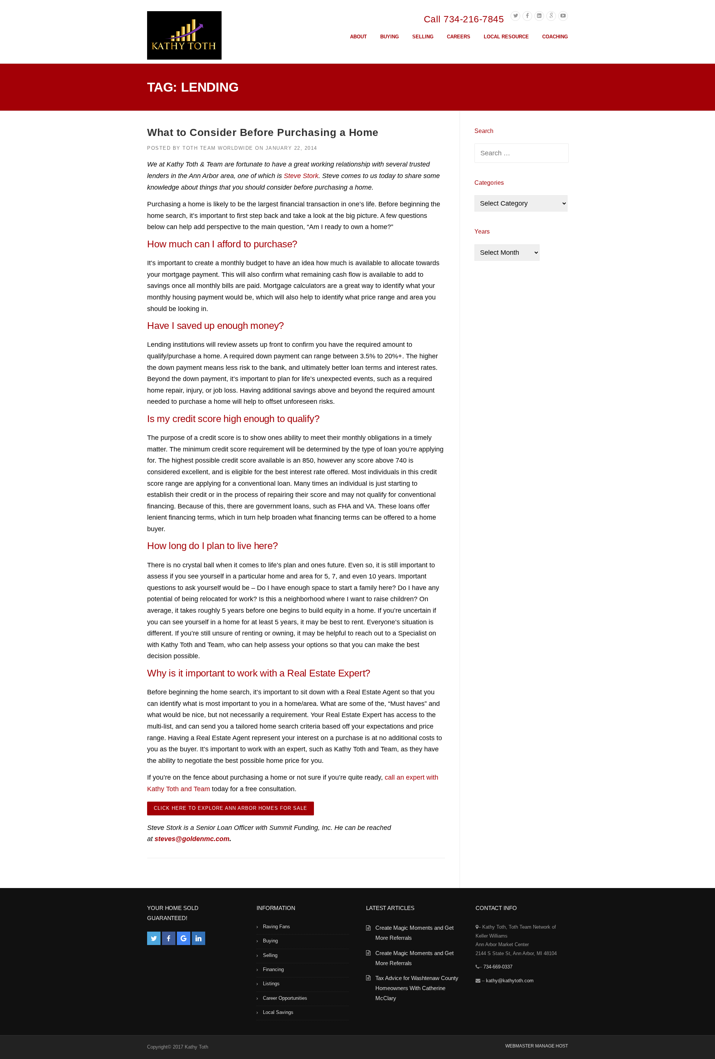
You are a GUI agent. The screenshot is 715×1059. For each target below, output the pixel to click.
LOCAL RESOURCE (506, 36)
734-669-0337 (497, 967)
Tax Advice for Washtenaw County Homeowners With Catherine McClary (416, 988)
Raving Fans (276, 926)
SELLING (422, 36)
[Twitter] (515, 16)
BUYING (389, 36)
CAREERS (458, 36)
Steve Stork (301, 176)
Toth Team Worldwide (217, 148)
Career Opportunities (285, 998)
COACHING (555, 36)
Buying (270, 941)
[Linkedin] (539, 16)
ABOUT (358, 36)
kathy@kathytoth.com (510, 980)
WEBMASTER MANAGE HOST (536, 1046)
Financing (273, 969)
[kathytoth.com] (184, 37)
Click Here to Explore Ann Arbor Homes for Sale (230, 808)
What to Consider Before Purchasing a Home (263, 132)
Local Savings (278, 1012)
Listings (271, 983)
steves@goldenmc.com (192, 839)
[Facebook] (527, 16)
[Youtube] (563, 16)
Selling (270, 955)
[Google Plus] (551, 16)
